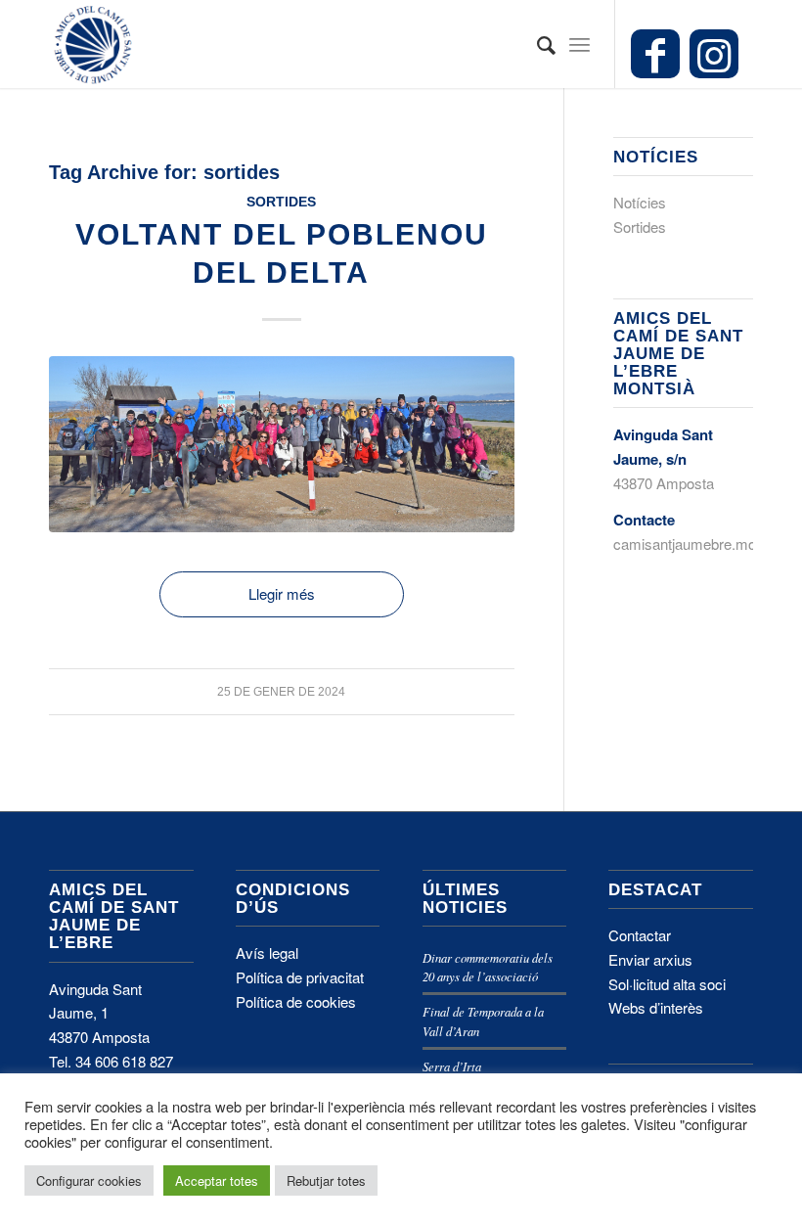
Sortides (281, 202)
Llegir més (281, 593)
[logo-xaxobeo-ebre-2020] (93, 44)
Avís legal (267, 952)
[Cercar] (536, 44)
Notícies (639, 202)
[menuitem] (536, 44)
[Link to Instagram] (714, 53)
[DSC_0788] (281, 444)
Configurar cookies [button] (89, 1180)
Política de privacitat (300, 977)
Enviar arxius (650, 959)
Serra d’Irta (452, 1066)
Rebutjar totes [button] (326, 1180)
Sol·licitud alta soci (667, 984)
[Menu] (579, 44)
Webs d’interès (655, 1007)
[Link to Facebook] (655, 53)
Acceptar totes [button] (216, 1180)
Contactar (639, 935)
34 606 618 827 (124, 1061)
